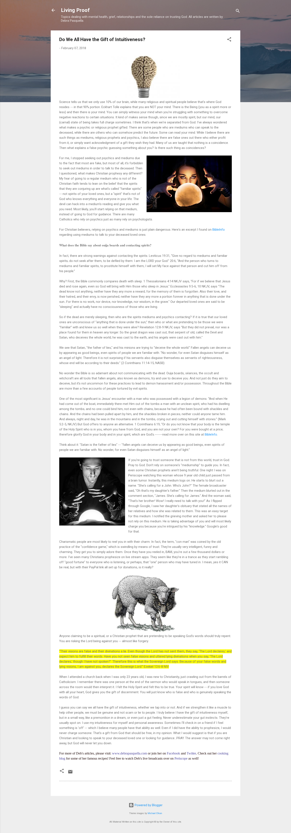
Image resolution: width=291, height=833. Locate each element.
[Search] (237, 11)
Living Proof (75, 10)
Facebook (173, 753)
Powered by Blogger (148, 805)
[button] (229, 40)
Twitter (191, 753)
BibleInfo (218, 229)
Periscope (180, 758)
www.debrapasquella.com (129, 753)
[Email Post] (70, 773)
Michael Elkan (155, 813)
